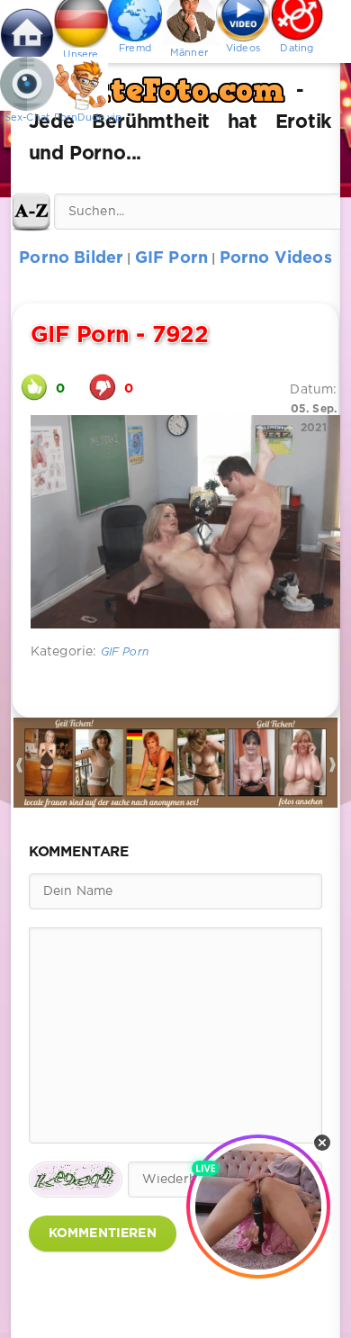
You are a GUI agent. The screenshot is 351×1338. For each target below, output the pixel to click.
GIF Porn (124, 652)
